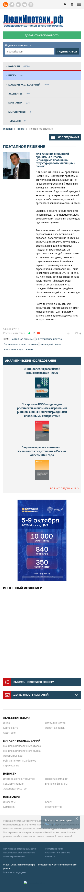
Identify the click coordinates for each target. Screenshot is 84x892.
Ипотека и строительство (19, 779)
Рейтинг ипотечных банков (19, 760)
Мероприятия (53, 806)
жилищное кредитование (18, 349)
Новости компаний (56, 779)
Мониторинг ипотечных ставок (22, 746)
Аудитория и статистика (57, 852)
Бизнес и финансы (56, 783)
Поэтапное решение (22, 339)
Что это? (50, 824)
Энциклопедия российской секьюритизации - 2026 (42, 371)
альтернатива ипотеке (49, 339)
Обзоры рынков (12, 755)
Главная (8, 128)
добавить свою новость (42, 35)
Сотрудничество (55, 723)
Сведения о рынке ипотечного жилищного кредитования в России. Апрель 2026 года (42, 451)
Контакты (50, 856)
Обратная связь (55, 727)
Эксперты (9, 802)
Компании (9, 806)
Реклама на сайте (54, 848)
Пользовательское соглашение (19, 852)
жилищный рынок (50, 344)
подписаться (67, 51)
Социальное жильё (15, 344)
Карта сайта (10, 727)
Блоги (21, 128)
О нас (6, 723)
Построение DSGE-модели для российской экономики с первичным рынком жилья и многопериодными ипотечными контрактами (42, 410)
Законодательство (15, 788)
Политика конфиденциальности (19, 848)
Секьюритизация (13, 783)
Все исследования (63, 488)
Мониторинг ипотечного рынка (22, 751)
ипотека (33, 344)
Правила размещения (14, 856)
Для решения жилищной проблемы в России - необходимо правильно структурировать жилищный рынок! (55, 160)
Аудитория (9, 732)
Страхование (11, 765)
